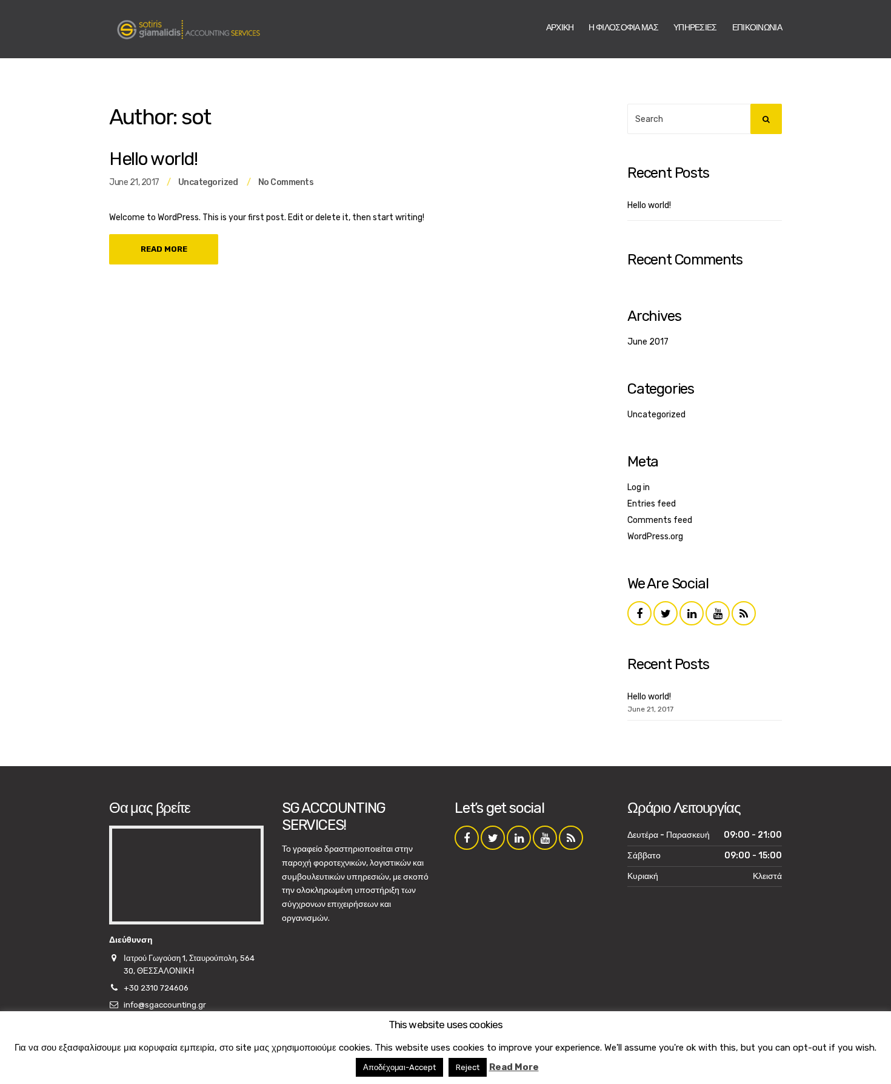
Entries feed (651, 504)
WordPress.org (655, 536)
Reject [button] (467, 1067)
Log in (638, 487)
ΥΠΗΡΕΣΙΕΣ (695, 27)
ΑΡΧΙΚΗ (560, 27)
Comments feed (659, 520)
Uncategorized (208, 182)
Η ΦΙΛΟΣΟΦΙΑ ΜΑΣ (623, 27)
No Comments (286, 182)
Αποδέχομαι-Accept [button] (399, 1067)
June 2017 (648, 342)
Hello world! (153, 159)
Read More (164, 249)
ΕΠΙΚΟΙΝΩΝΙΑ (757, 27)
